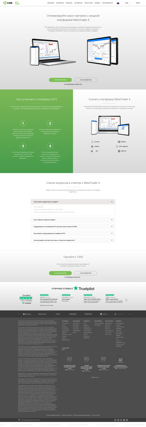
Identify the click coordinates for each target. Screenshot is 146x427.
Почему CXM (65, 323)
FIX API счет (108, 332)
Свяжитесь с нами (67, 334)
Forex (85, 323)
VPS (117, 339)
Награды (64, 336)
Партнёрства (78, 3)
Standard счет (108, 323)
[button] (91, 377)
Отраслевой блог (107, 3)
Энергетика (86, 327)
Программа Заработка (86, 337)
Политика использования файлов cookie (81, 415)
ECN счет (107, 327)
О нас (63, 325)
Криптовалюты (87, 329)
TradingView (76, 329)
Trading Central (119, 337)
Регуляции (64, 327)
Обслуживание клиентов (119, 324)
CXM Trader (75, 327)
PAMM (74, 332)
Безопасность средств (65, 331)
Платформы (60, 3)
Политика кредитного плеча (120, 341)
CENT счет (108, 329)
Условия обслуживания (67, 415)
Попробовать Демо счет (74, 84)
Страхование (65, 329)
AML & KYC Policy (96, 415)
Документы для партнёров (120, 345)
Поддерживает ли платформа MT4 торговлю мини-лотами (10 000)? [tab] (55, 226)
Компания (50, 3)
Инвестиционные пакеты (88, 333)
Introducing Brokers (99, 323)
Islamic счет (108, 334)
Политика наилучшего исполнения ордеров (119, 333)
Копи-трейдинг (76, 330)
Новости (64, 338)
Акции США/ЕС (87, 330)
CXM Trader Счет (109, 330)
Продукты (69, 3)
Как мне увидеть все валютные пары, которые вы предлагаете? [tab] (54, 240)
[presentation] (18, 314)
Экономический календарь (120, 327)
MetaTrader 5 (76, 325)
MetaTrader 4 (76, 323)
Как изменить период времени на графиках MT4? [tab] (49, 233)
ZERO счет (108, 325)
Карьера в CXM (66, 340)
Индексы (86, 325)
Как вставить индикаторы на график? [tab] (46, 202)
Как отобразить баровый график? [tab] (45, 220)
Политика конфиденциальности (53, 415)
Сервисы (97, 3)
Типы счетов (88, 3)
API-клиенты (97, 325)
